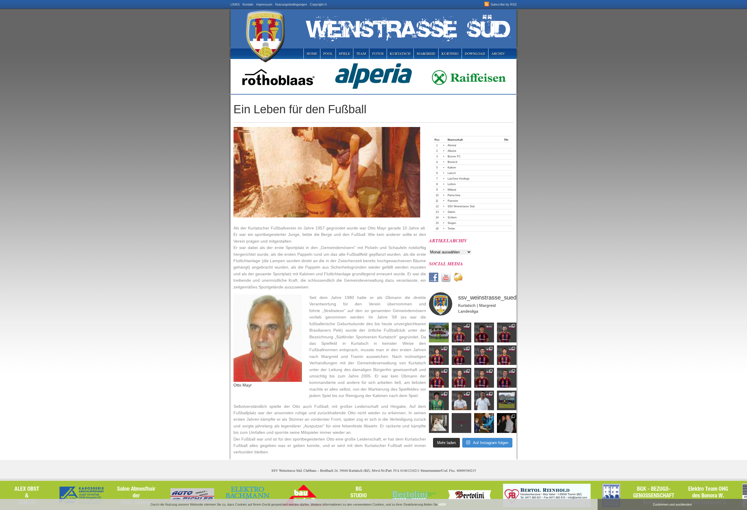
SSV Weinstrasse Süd (461, 206)
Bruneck (453, 162)
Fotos (378, 53)
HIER (442, 504)
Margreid (426, 53)
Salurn (451, 211)
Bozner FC (454, 156)
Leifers (452, 184)
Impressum (264, 4)
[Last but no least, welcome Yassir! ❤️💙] (484, 332)
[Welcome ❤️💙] (462, 378)
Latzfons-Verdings (459, 178)
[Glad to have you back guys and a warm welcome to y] (439, 355)
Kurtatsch (400, 53)
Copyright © (318, 4)
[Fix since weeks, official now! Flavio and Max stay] (484, 400)
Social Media (446, 263)
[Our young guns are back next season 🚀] (462, 355)
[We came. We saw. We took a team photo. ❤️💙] (439, 332)
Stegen (452, 223)
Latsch (452, 173)
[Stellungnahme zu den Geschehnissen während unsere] (462, 423)
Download (475, 53)
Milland (452, 189)
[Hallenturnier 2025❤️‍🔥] (484, 423)
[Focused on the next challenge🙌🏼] (507, 355)
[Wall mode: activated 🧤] (439, 400)
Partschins (454, 195)
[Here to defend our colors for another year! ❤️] (507, 378)
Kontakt (247, 4)
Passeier (453, 200)
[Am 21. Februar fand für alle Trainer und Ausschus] (507, 400)
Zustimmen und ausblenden (672, 504)
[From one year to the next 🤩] (484, 355)
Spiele (344, 53)
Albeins (452, 150)
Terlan (451, 228)
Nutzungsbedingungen (291, 4)
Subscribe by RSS (503, 4)
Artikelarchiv (448, 240)
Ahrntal (452, 145)
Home (312, 53)
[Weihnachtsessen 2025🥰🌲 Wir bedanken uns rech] (507, 423)
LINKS (235, 4)
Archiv (498, 53)
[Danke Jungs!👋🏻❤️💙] (462, 332)
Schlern (452, 217)
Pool (328, 53)
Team (361, 53)
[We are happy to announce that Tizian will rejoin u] (439, 378)
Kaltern (452, 167)
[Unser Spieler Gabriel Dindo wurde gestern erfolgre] (439, 423)
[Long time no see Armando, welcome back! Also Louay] (507, 332)
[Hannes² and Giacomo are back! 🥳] (462, 400)
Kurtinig (450, 53)
